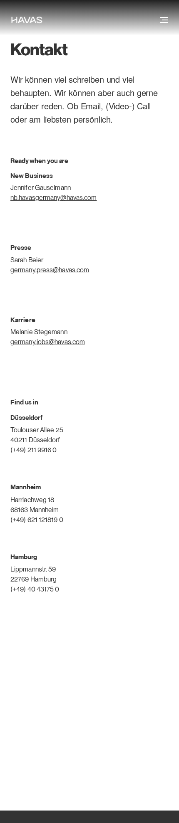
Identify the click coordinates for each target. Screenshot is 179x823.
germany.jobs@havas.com (47, 342)
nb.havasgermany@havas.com (53, 198)
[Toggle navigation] (163, 20)
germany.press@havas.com (49, 270)
